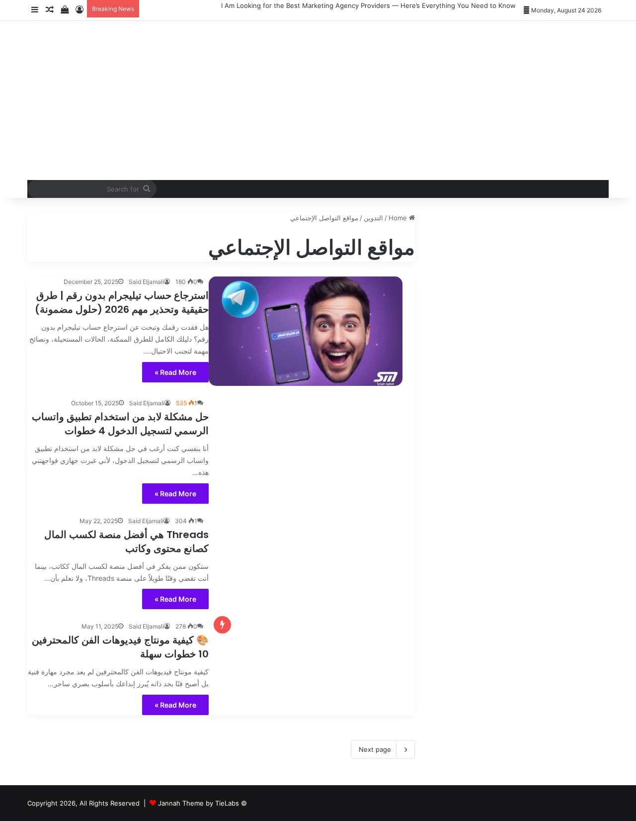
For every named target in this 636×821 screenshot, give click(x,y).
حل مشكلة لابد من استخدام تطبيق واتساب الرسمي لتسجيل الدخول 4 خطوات (120, 424)
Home (399, 218)
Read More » (175, 372)
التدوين (373, 218)
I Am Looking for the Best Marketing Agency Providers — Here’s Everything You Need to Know (368, 5)
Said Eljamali (146, 281)
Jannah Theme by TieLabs (198, 803)
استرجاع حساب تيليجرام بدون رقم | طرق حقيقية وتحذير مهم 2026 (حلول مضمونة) (122, 302)
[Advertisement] (417, 100)
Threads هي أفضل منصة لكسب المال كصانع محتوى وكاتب (126, 541)
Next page (375, 749)
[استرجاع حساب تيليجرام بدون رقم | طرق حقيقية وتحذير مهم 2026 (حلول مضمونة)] (305, 331)
